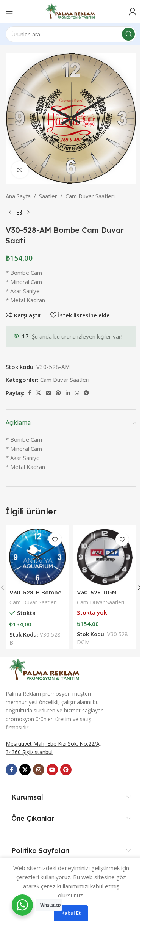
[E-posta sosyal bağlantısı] (48, 393)
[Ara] (128, 34)
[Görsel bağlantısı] (45, 669)
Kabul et (71, 913)
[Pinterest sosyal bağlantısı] (58, 393)
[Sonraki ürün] (28, 212)
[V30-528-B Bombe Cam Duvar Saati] (37, 557)
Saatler (48, 196)
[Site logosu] (71, 10)
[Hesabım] (132, 11)
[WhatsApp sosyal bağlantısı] (76, 393)
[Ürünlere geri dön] (19, 212)
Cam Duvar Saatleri (90, 196)
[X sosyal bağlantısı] (39, 393)
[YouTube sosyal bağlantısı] (52, 769)
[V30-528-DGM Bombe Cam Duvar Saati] (105, 557)
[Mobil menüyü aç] (9, 11)
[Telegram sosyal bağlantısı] (86, 393)
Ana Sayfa (18, 196)
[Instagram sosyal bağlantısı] (38, 769)
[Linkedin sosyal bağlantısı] (67, 393)
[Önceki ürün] (10, 212)
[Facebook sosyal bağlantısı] (29, 393)
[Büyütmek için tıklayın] (19, 169)
